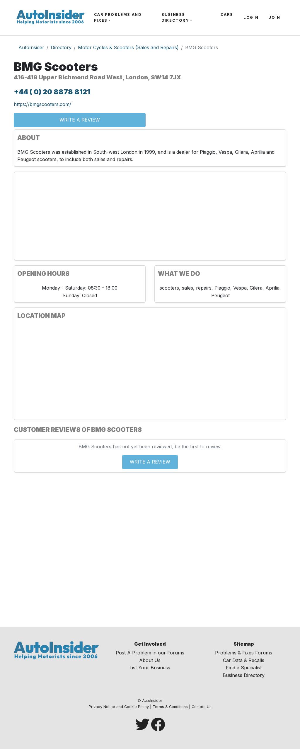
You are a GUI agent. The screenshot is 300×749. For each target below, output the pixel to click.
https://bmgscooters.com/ (42, 104)
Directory (61, 47)
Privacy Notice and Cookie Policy (119, 706)
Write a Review (79, 120)
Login (250, 17)
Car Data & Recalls (243, 660)
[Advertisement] (150, 216)
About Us (150, 660)
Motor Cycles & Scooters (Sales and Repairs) (128, 47)
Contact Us (202, 706)
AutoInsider (31, 47)
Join (274, 17)
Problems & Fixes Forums (243, 653)
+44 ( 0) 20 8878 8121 (52, 92)
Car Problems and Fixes (118, 17)
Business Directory (175, 17)
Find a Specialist (244, 668)
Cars (227, 14)
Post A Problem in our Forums (150, 653)
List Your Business (149, 668)
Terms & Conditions (170, 706)
